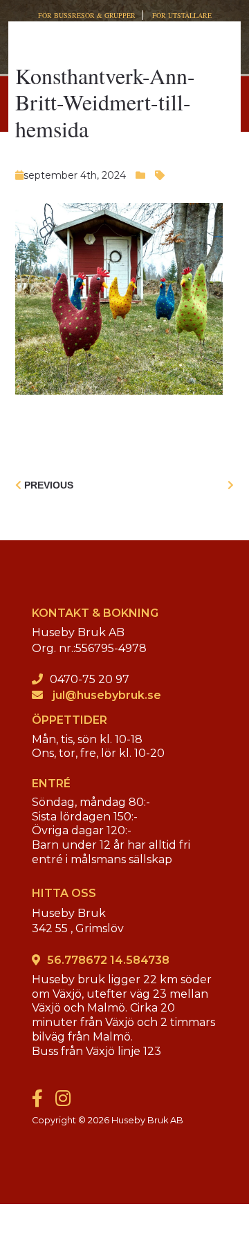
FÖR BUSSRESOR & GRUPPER (87, 15)
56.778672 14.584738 (108, 960)
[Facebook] (42, 1101)
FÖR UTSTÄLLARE (182, 15)
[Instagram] (68, 1101)
